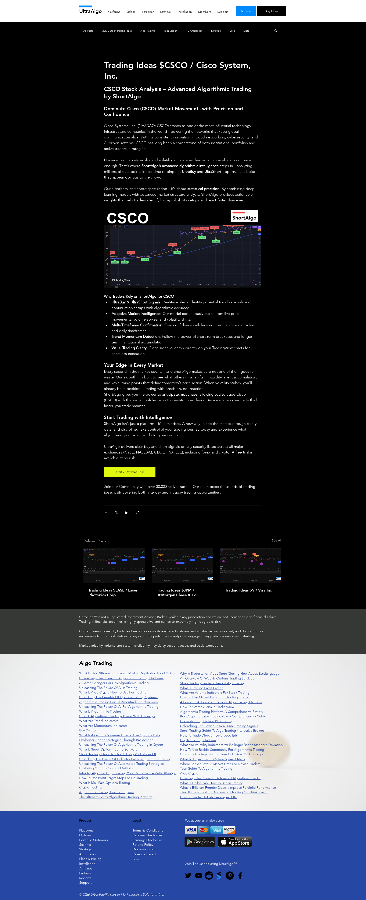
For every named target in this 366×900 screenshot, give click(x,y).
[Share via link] (137, 512)
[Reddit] (209, 875)
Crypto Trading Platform (198, 740)
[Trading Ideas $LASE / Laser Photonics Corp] (114, 565)
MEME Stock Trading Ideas (116, 30)
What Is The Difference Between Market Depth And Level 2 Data (127, 673)
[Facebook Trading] (240, 875)
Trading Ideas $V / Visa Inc (248, 590)
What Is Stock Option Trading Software (108, 749)
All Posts (88, 30)
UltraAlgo (90, 11)
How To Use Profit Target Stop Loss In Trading (113, 778)
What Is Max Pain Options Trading (104, 783)
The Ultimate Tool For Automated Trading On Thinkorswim (224, 792)
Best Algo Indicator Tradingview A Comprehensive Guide (223, 716)
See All (276, 540)
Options (85, 835)
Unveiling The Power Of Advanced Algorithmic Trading (221, 778)
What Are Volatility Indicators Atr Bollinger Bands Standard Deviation (231, 745)
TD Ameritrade (194, 30)
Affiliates (85, 868)
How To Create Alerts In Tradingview (207, 707)
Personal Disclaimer (147, 835)
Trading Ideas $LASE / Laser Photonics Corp (113, 592)
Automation (88, 854)
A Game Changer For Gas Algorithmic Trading (114, 683)
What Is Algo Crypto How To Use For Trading (113, 692)
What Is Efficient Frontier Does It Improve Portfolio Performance (228, 788)
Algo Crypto (189, 773)
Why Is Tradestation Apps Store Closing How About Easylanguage (229, 673)
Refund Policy (143, 845)
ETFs (232, 30)
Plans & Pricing (90, 859)
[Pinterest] (230, 875)
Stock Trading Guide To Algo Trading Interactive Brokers (222, 730)
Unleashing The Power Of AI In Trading (108, 688)
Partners (85, 873)
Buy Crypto (87, 730)
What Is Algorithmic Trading (100, 711)
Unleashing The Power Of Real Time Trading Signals (219, 726)
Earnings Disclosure (147, 840)
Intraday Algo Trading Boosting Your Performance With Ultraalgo (127, 773)
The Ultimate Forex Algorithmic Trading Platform (115, 797)
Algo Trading (147, 30)
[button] (276, 30)
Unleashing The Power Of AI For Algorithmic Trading (118, 707)
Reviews (85, 878)
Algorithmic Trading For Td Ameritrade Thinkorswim (118, 702)
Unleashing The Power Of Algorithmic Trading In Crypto (121, 744)
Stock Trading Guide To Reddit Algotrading (212, 683)
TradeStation (170, 30)
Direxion (216, 30)
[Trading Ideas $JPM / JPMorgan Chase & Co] (182, 565)
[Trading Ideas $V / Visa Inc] (250, 565)
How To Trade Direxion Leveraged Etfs (209, 735)
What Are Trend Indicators (98, 721)
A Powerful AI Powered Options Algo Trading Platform (221, 702)
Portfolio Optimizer (93, 840)
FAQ (136, 859)
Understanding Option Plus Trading (206, 721)
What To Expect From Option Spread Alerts (212, 759)
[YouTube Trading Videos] (198, 875)
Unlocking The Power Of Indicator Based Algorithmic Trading (125, 759)
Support (85, 882)
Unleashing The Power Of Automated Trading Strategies (121, 764)
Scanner (85, 845)
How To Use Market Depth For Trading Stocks (214, 697)
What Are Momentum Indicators (103, 726)
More (246, 30)
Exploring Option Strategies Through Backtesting (116, 740)
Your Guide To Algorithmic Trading (206, 768)
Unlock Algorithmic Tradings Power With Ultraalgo (117, 716)
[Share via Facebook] (106, 512)
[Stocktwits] (219, 875)
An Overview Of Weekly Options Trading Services (217, 678)
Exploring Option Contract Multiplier (106, 768)
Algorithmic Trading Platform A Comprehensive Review (221, 712)
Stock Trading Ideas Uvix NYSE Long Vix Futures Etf (117, 754)
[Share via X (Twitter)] (116, 512)
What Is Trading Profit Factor (201, 688)
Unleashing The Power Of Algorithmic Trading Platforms (121, 678)
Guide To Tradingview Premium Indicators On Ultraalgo (221, 754)
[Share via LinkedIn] (127, 512)
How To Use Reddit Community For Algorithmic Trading (222, 750)
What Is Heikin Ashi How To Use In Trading (211, 783)
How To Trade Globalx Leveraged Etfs (208, 797)
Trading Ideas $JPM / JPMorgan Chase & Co (177, 592)
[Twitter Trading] (188, 875)
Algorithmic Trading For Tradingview (106, 792)
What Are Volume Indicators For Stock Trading (215, 693)
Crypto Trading (90, 787)
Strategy (85, 849)
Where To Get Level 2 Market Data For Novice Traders (220, 764)
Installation (87, 864)
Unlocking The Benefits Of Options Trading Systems (118, 697)
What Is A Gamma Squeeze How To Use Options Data (119, 735)
